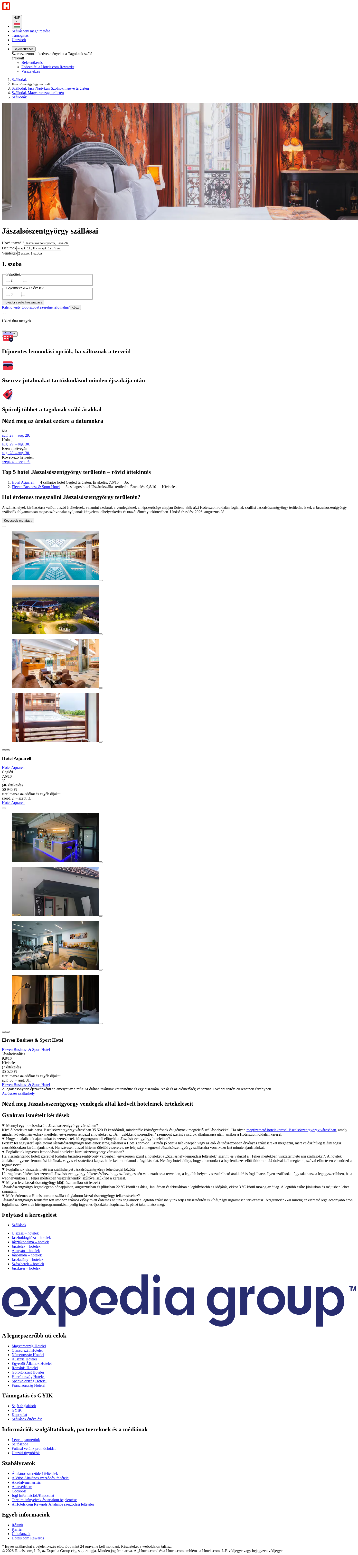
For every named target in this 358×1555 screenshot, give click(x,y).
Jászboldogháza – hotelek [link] (31, 1237)
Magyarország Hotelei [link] (29, 1346)
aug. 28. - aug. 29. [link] (16, 435)
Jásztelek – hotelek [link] (26, 1246)
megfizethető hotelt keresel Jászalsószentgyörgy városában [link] (291, 1130)
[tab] (19, 1225)
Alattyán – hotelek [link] (26, 1251)
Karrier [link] (17, 1529)
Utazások (19, 40)
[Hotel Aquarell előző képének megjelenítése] (4, 750)
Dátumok (9, 248)
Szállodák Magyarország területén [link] (38, 93)
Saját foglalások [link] (24, 1406)
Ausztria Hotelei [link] (24, 1359)
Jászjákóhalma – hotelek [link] (30, 1242)
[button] (179, 1215)
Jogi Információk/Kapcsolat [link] (33, 1495)
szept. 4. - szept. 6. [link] (16, 462)
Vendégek (9, 253)
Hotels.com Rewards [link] (28, 1538)
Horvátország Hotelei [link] (28, 1377)
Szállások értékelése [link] (27, 1419)
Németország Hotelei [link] (28, 1355)
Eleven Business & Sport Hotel (36, 487)
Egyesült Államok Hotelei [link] (32, 1363)
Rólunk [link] (17, 1525)
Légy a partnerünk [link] (26, 1440)
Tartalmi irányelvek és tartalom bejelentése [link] (44, 1500)
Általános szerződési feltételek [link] (35, 1473)
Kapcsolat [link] (19, 1415)
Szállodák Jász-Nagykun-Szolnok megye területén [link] (50, 88)
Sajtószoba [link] (20, 1444)
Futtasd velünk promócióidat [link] (34, 1448)
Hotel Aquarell (23, 482)
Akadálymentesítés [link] (26, 1482)
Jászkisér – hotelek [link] (26, 1268)
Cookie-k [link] (19, 1491)
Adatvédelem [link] (22, 1487)
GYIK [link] (17, 1410)
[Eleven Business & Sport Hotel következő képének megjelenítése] (8, 1032)
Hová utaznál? (13, 243)
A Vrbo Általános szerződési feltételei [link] (40, 1478)
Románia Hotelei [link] (25, 1368)
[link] (62, 71)
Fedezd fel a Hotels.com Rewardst (47, 67)
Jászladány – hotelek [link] (27, 1259)
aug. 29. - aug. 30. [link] (16, 444)
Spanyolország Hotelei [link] (29, 1381)
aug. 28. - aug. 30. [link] (16, 453)
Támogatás (20, 35)
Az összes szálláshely (18, 1093)
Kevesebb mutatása (18, 520)
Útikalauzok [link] (21, 1534)
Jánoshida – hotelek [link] (27, 1255)
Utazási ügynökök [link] (26, 1453)
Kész (75, 307)
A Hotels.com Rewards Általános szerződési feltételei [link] (53, 1504)
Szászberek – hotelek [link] (28, 1264)
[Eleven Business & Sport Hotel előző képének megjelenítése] (4, 1032)
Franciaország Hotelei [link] (28, 1385)
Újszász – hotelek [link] (25, 1233)
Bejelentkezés (24, 49)
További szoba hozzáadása (23, 302)
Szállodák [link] (19, 79)
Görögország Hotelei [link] (28, 1372)
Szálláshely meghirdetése (31, 31)
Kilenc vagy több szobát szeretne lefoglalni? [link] (36, 307)
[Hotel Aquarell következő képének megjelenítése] (8, 750)
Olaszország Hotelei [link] (27, 1350)
